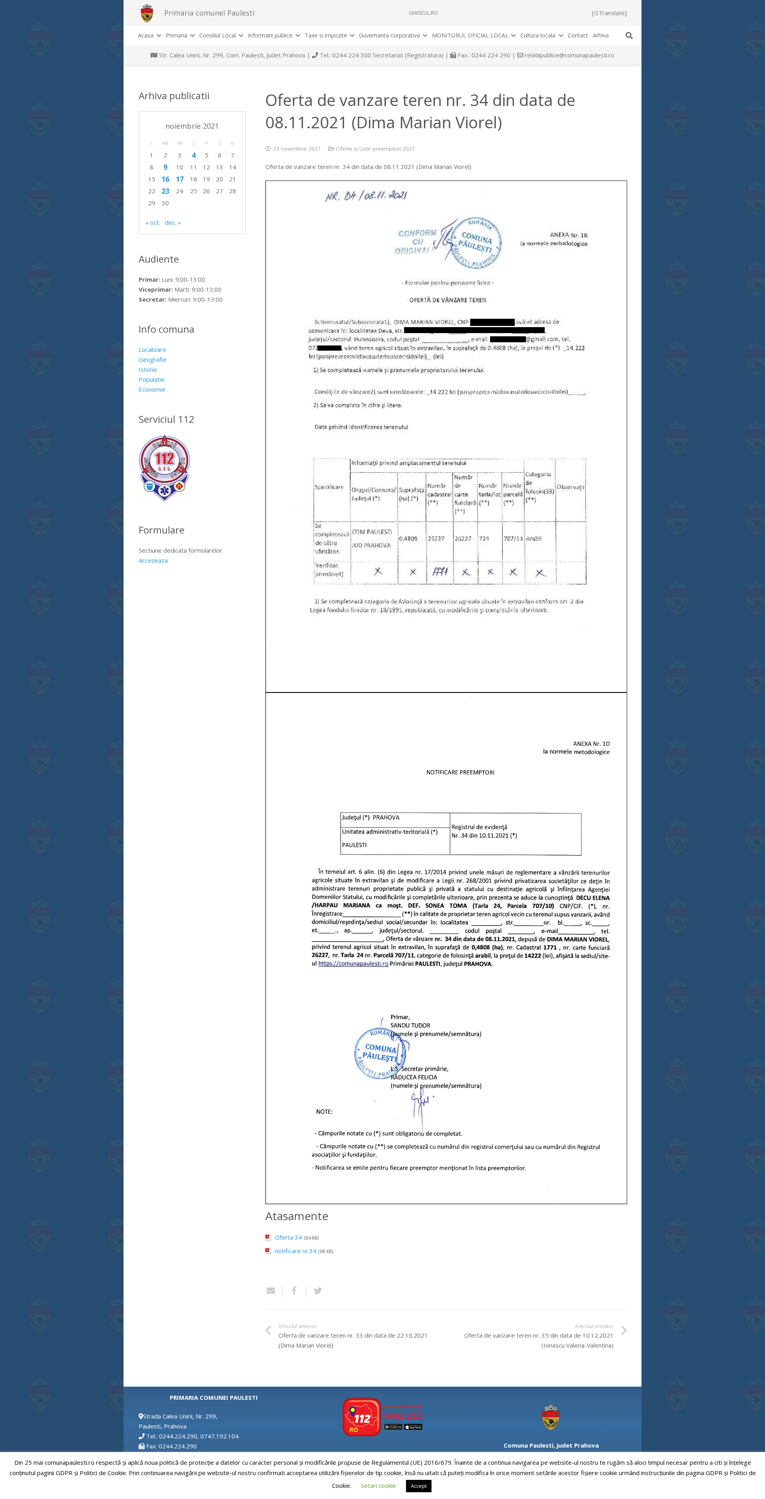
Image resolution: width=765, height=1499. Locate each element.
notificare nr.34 (295, 1251)
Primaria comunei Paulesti (209, 13)
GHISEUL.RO (423, 12)
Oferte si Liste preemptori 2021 (375, 148)
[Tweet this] (314, 1291)
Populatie (152, 379)
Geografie (153, 359)
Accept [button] (419, 1485)
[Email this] (274, 1291)
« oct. (152, 222)
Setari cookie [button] (378, 1485)
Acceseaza (153, 560)
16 (165, 179)
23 (165, 191)
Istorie (148, 369)
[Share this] (294, 1291)
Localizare (152, 349)
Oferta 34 (288, 1237)
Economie (152, 389)
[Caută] (629, 35)
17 (180, 179)
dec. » (173, 222)
